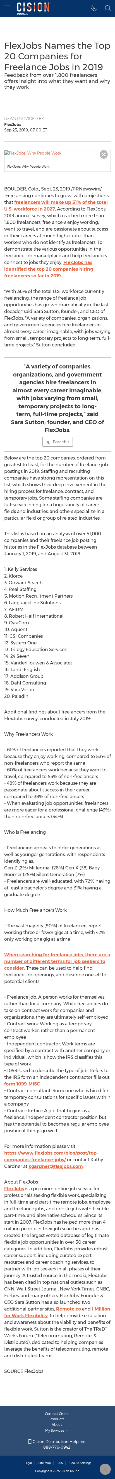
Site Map (45, 1463)
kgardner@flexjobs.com (55, 1166)
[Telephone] (94, 8)
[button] (57, 153)
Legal (28, 1463)
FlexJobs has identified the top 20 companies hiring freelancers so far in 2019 (48, 269)
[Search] (108, 8)
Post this (61, 441)
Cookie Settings (80, 1463)
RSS (60, 1463)
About (57, 1424)
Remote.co (68, 1309)
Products (56, 1419)
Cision (65, 1471)
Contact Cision (57, 1414)
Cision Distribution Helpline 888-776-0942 (58, 1444)
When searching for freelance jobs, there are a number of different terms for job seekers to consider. (57, 961)
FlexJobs (14, 1188)
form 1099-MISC (22, 1084)
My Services (55, 1430)
